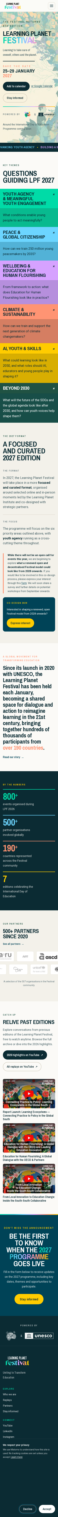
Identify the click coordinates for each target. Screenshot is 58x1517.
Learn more (17, 1457)
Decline (27, 1509)
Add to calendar (16, 86)
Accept (47, 1509)
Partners (8, 1405)
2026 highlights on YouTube (25, 1056)
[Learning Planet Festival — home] (12, 6)
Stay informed (15, 98)
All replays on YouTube (22, 1068)
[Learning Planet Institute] (27, 114)
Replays (7, 1400)
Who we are (9, 1394)
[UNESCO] (47, 114)
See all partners (13, 944)
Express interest (20, 623)
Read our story (13, 757)
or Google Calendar (42, 86)
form (24, 583)
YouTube (8, 1425)
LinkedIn (7, 1431)
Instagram (8, 1436)
